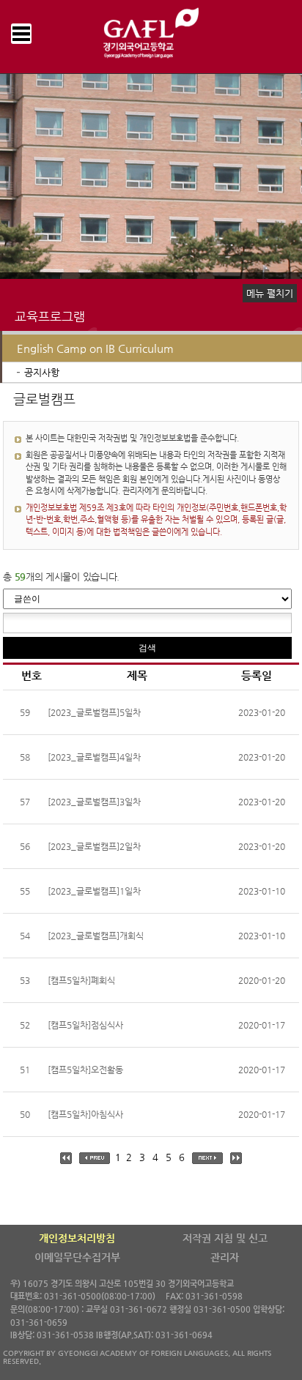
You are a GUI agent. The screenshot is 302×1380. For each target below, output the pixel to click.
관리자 (224, 1257)
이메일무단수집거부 (77, 1257)
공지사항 (41, 372)
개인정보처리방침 (77, 1238)
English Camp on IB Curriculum (95, 348)
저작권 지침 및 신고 (225, 1238)
